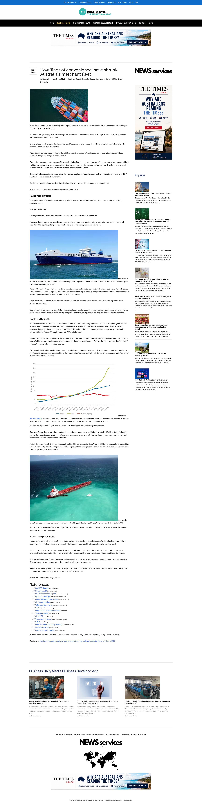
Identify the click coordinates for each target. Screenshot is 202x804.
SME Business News (81, 23)
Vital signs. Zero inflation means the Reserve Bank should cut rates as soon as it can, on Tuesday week (152, 222)
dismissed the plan (70, 183)
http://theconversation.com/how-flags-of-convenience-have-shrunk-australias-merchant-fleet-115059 (77, 641)
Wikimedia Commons (38, 284)
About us (69, 734)
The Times (122, 2)
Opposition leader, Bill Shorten (47, 177)
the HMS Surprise (42, 588)
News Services (70, 2)
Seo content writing (112, 734)
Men (131, 2)
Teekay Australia (44, 332)
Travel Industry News (126, 23)
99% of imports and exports (75, 153)
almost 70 (65, 332)
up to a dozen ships (120, 162)
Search (142, 23)
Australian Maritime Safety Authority (112, 432)
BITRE (103, 421)
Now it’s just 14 (52, 147)
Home (51, 23)
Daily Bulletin (99, 2)
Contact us (59, 734)
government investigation (40, 527)
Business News (63, 23)
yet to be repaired (49, 450)
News (150, 23)
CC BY (49, 284)
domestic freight (36, 418)
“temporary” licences (43, 619)
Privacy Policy (125, 734)
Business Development (103, 23)
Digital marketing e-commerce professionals (89, 734)
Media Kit (143, 734)
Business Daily (85, 2)
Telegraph (111, 2)
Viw (136, 2)
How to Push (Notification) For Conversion (151, 380)
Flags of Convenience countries (62, 292)
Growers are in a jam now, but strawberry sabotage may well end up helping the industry (151, 327)
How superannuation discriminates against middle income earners (151, 280)
